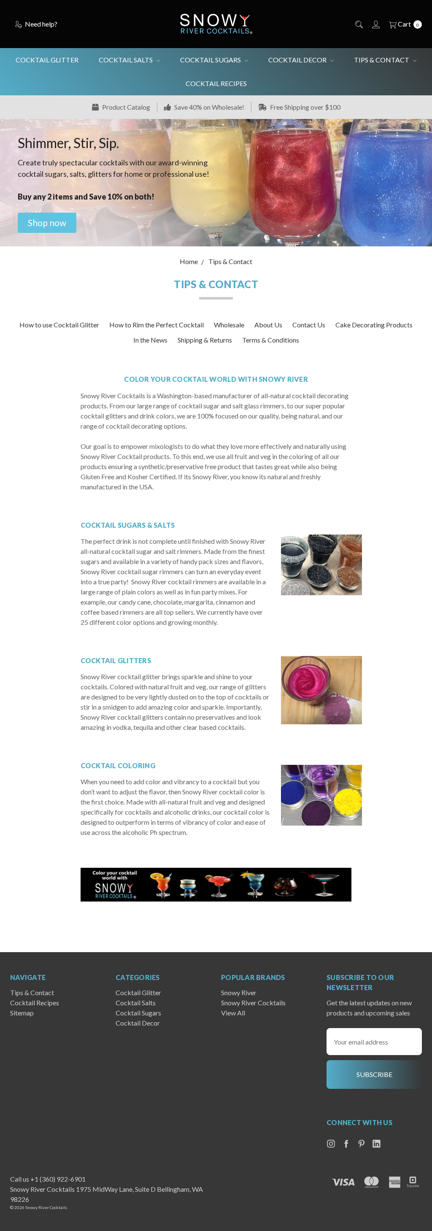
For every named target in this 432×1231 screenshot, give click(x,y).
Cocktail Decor (298, 60)
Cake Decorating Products (374, 325)
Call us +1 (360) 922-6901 (48, 1179)
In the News (150, 340)
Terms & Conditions (270, 340)
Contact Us (308, 325)
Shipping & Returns (205, 340)
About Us (268, 325)
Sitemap (22, 1013)
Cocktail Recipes (216, 83)
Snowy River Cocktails (253, 1003)
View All (233, 1013)
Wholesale (229, 325)
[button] (47, 223)
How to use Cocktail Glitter (59, 325)
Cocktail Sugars (211, 60)
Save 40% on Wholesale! (208, 107)
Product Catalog (125, 107)
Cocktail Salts (126, 60)
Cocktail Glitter (47, 60)
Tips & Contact (382, 60)
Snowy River (238, 992)
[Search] (358, 24)
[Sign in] (375, 24)
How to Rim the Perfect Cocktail (156, 325)
